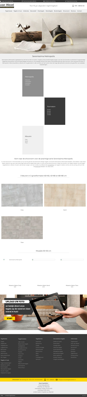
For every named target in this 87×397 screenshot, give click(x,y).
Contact (79, 11)
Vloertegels (41, 11)
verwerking (51, 165)
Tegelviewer (8, 11)
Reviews (73, 11)
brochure (37, 166)
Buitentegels (58, 11)
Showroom (66, 11)
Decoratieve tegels (59, 339)
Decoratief (33, 11)
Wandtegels (49, 11)
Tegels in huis (18, 11)
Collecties (26, 11)
